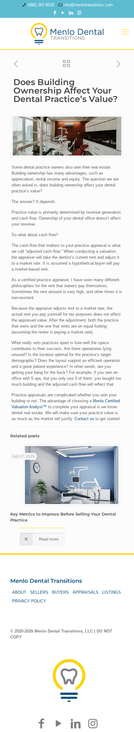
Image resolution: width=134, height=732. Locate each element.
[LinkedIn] (71, 12)
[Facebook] (55, 12)
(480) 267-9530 (40, 5)
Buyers (60, 592)
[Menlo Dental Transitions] (67, 32)
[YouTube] (63, 12)
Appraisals (85, 592)
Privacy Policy (29, 601)
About (19, 592)
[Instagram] (79, 12)
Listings (111, 592)
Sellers (39, 592)
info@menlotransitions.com (88, 5)
